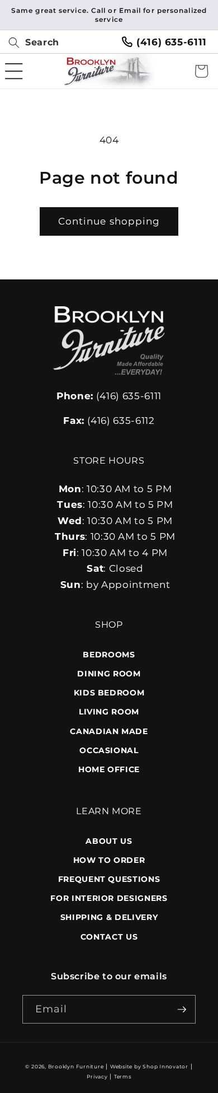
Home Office (109, 769)
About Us (109, 841)
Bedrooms (109, 655)
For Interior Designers (109, 898)
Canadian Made (109, 731)
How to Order (109, 860)
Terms (122, 1076)
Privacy (97, 1076)
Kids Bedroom (109, 693)
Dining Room (108, 674)
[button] (29, 42)
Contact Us (109, 937)
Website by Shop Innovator (149, 1066)
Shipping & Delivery (109, 917)
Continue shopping (109, 221)
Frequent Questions (109, 879)
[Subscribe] (181, 1009)
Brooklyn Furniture (76, 1066)
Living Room (109, 712)
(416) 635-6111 (171, 42)
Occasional (109, 750)
